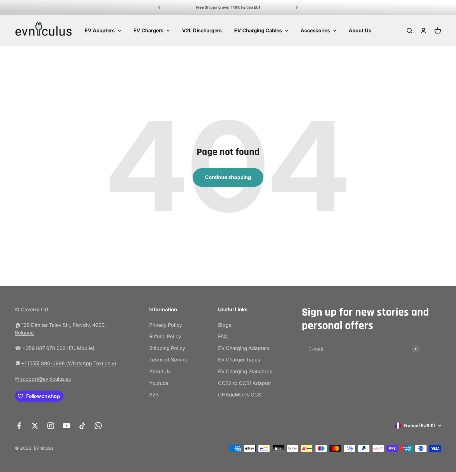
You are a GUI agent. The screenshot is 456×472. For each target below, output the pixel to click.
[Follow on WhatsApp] (98, 426)
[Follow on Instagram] (51, 426)
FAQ (222, 336)
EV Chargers (148, 30)
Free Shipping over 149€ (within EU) (228, 7)
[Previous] (159, 7)
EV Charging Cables (258, 30)
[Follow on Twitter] (35, 426)
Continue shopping (228, 177)
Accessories (315, 30)
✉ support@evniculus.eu (43, 379)
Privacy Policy (165, 325)
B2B (154, 394)
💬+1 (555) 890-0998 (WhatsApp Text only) (65, 363)
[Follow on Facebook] (19, 426)
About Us (360, 30)
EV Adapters (100, 30)
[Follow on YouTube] (66, 426)
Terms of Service (168, 359)
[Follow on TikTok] (82, 426)
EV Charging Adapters (244, 348)
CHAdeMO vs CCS (239, 394)
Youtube (158, 383)
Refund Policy (165, 336)
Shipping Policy (167, 348)
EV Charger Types (239, 359)
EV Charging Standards (245, 371)
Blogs (224, 325)
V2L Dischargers (202, 30)
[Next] (297, 7)
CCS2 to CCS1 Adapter (244, 383)
